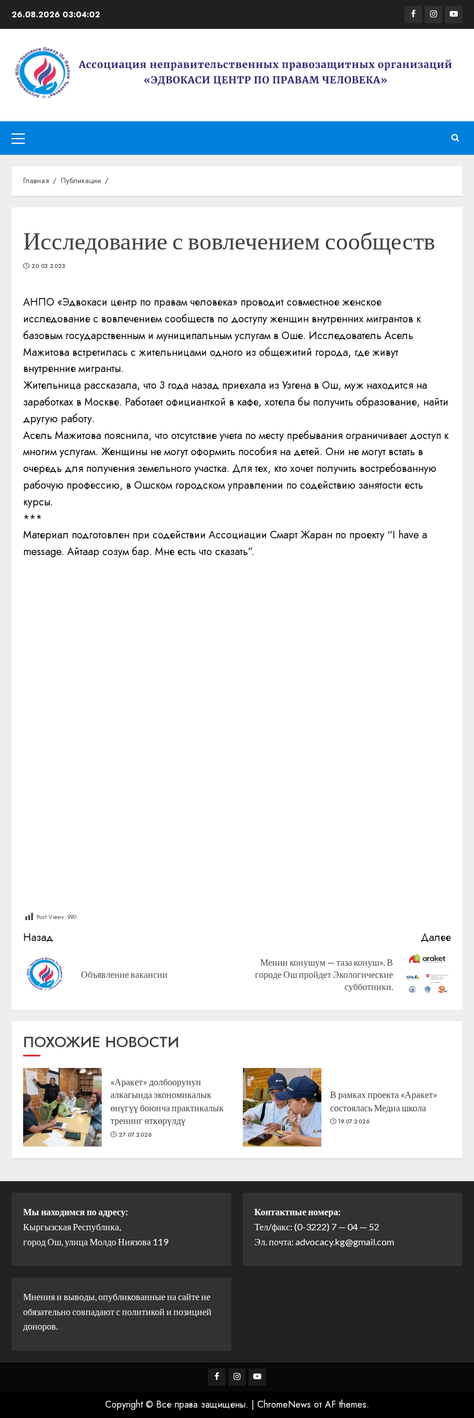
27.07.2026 (135, 1135)
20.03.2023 (48, 266)
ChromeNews (284, 1404)
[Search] (455, 138)
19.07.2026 (354, 1122)
